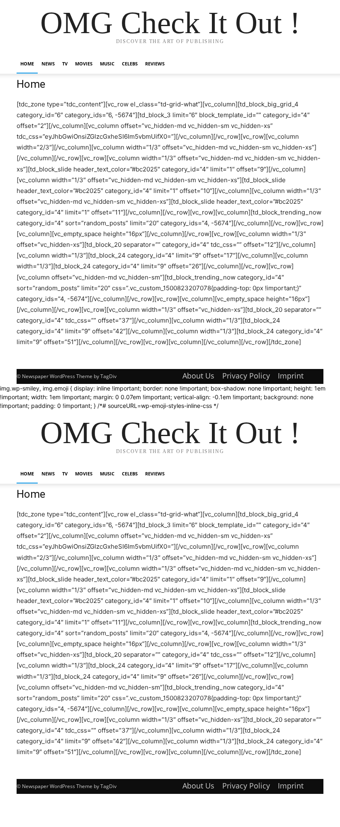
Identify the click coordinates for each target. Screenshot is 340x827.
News (48, 63)
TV (65, 63)
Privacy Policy (246, 375)
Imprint (291, 375)
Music (107, 63)
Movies (83, 63)
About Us (198, 375)
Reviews (155, 63)
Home (27, 63)
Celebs (130, 63)
